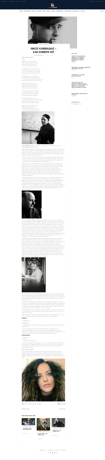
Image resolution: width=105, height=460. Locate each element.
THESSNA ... (25, 426)
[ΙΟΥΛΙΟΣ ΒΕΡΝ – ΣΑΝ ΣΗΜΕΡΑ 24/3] (43, 424)
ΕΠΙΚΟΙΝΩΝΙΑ (17, 1)
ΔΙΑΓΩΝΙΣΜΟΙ (24, 1)
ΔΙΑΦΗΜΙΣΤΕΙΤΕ (11, 1)
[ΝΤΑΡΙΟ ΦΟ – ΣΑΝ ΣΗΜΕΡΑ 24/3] (58, 423)
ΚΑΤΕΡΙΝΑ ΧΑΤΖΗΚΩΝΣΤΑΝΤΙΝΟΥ (38, 55)
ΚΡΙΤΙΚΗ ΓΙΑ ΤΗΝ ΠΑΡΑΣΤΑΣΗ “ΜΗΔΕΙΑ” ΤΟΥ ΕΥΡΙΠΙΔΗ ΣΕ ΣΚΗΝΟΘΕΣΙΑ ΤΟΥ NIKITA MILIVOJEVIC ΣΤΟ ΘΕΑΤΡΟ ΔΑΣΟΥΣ (78, 59)
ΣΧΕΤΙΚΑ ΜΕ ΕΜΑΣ (4, 1)
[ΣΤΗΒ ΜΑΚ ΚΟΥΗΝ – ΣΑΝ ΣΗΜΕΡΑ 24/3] (28, 422)
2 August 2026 (74, 62)
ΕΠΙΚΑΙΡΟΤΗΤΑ (30, 425)
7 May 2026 (73, 70)
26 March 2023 (25, 433)
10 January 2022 (47, 55)
